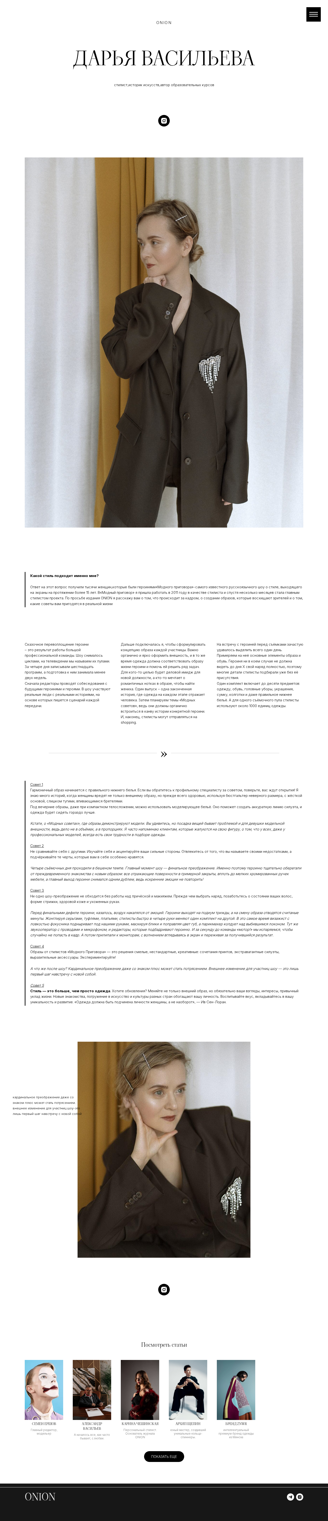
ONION (40, 1497)
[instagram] (164, 120)
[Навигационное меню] (313, 14)
